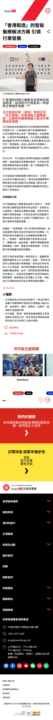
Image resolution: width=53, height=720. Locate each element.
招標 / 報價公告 (9, 681)
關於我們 (8, 555)
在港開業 (8, 534)
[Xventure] (23, 365)
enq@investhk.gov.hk (19, 640)
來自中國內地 (34, 46)
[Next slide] (47, 400)
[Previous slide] (41, 400)
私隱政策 (6, 685)
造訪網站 (14, 327)
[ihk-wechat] (33, 665)
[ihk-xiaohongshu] (39, 665)
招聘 (5, 566)
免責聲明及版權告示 (11, 689)
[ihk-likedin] (6, 665)
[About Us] (26, 433)
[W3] (33, 713)
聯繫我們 (8, 577)
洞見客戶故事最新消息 (26, 460)
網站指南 (6, 697)
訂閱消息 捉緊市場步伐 (26, 452)
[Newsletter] (26, 471)
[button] (4, 400)
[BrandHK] (19, 713)
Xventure (22, 379)
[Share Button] (48, 31)
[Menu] (47, 10)
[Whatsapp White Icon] (46, 665)
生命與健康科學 (9, 46)
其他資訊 (6, 693)
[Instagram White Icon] (19, 665)
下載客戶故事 (16, 333)
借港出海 (22, 46)
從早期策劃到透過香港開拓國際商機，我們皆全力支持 (26, 424)
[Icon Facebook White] (12, 665)
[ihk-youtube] (26, 665)
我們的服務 (26, 416)
